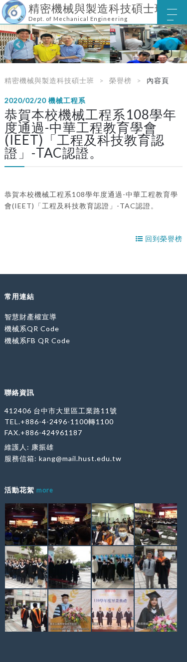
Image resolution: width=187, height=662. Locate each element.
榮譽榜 (120, 80)
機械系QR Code (31, 328)
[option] (93, 43)
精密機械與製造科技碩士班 (49, 80)
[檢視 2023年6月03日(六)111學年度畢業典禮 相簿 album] (26, 524)
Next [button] (170, 44)
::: (3, 7)
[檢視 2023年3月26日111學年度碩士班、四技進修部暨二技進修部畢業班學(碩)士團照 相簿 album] (26, 567)
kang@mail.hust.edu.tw (80, 458)
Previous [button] (17, 44)
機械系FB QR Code (37, 340)
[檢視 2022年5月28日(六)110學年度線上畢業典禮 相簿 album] (69, 610)
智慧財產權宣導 (30, 316)
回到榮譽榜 (163, 238)
